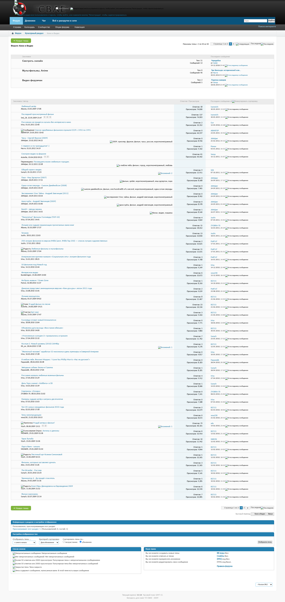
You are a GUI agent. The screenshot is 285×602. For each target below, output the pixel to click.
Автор (25, 101)
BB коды (221, 553)
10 (201, 439)
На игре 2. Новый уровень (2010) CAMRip (40, 344)
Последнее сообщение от (221, 101)
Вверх (270, 514)
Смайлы (220, 556)
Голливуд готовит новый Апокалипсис (38, 320)
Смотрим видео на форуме (33, 154)
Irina (23, 125)
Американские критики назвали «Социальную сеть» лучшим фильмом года (56, 257)
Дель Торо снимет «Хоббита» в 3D (37, 383)
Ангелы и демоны (51, 431)
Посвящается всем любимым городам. (51, 162)
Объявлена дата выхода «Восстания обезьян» (42, 328)
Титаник (25, 233)
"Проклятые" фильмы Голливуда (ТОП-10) (40, 217)
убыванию (87, 542)
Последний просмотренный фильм (37, 114)
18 (201, 107)
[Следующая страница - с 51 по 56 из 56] (242, 43)
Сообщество (44, 27)
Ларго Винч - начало (30, 447)
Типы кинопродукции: (31, 415)
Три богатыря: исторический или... (226, 70)
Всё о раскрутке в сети (64, 20)
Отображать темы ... (22, 539)
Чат (44, 20)
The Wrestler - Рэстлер (31, 470)
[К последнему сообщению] (236, 109)
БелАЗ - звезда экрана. (31, 209)
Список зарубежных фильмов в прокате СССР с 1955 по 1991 (63, 130)
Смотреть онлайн (32, 61)
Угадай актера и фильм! (44, 423)
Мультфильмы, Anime (35, 70)
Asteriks (24, 157)
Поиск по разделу (262, 96)
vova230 (24, 418)
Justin (23, 236)
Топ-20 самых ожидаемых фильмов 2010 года (42, 407)
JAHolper (24, 141)
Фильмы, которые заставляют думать (38, 462)
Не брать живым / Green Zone (34, 280)
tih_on (23, 346)
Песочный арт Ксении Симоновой (46, 454)
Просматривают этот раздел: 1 (27, 529)
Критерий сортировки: (49, 539)
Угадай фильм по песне (39, 304)
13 (201, 234)
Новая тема (21, 40)
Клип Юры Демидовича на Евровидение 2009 (52, 486)
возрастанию (71, 542)
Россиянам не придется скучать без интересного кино (46, 122)
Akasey (23, 109)
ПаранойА (25, 362)
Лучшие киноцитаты (30, 296)
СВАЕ (18, 585)
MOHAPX (24, 433)
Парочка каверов (218, 80)
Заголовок (17, 101)
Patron (23, 283)
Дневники (30, 20)
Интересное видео (29, 272)
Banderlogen (26, 275)
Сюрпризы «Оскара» (31, 391)
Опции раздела (242, 96)
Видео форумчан (32, 80)
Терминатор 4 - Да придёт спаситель (38, 478)
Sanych (24, 172)
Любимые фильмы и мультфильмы (47, 249)
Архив (26, 585)
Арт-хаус (35, 312)
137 (200, 115)
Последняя (256, 44)
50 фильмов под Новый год (34, 265)
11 (201, 249)
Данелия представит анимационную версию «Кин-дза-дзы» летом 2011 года (56, 288)
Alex (22, 465)
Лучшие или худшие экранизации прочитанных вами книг (47, 225)
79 (201, 423)
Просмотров (194, 101)
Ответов (183, 101)
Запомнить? (63, 8)
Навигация (80, 27)
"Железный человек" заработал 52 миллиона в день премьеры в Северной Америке (59, 352)
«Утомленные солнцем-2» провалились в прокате (44, 336)
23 (201, 305)
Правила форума (224, 566)
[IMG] (219, 559)
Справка (17, 27)
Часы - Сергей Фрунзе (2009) (34, 138)
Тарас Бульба (27, 439)
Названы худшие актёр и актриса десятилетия (42, 399)
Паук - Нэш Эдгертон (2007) (34, 178)
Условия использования (42, 585)
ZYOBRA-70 (25, 394)
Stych (23, 426)
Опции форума (62, 27)
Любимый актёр (28, 106)
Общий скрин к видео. (31, 170)
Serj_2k (24, 118)
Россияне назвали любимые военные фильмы (42, 375)
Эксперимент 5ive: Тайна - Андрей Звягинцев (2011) (44, 193)
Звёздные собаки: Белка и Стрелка (37, 367)
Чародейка (216, 61)
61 (201, 154)
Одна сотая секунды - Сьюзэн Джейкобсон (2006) (44, 185)
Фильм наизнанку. (29, 494)
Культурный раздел (34, 33)
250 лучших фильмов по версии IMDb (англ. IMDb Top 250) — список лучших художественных (64, 241)
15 (201, 226)
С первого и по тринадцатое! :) (35, 146)
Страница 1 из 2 (221, 44)
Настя (23, 149)
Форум (16, 20)
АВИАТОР (25, 133)
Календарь (29, 27)
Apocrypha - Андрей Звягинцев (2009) (38, 201)
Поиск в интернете (267, 26)
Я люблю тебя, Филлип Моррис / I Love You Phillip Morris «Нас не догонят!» (55, 360)
